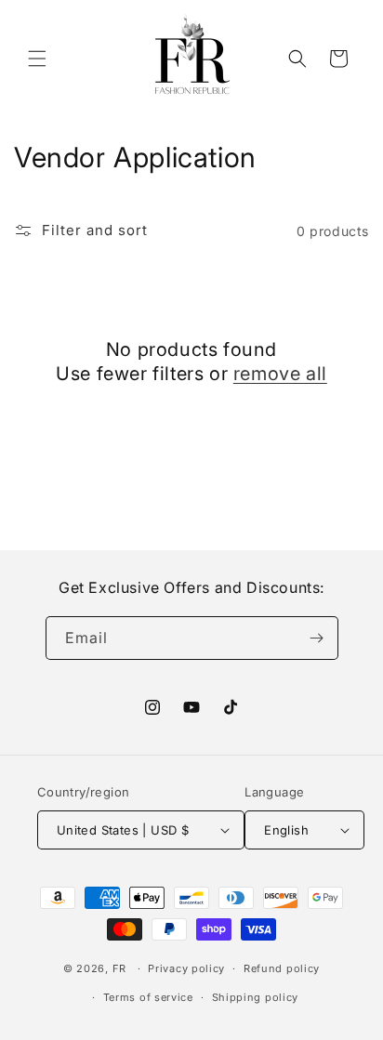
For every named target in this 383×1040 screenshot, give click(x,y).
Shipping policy (255, 997)
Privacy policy (186, 968)
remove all (280, 373)
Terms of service (148, 997)
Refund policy (282, 968)
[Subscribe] (317, 638)
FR (119, 968)
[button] (37, 58)
